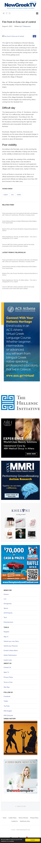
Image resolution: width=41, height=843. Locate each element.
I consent (32, 840)
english (6, 194)
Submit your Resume (11, 646)
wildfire (19, 194)
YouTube (7, 706)
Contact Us (7, 667)
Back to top (21, 806)
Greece (6, 594)
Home (4, 818)
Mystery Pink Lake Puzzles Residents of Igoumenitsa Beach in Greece (20, 229)
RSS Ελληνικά (8, 715)
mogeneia (8, 603)
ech (5, 617)
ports (6, 608)
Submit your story (25, 821)
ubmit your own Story (12, 641)
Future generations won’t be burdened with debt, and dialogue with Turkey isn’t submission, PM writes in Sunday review (20, 214)
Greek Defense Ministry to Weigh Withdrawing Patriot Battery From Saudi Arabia (19, 222)
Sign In (6, 636)
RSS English (8, 711)
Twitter (6, 701)
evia (12, 194)
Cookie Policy (12, 818)
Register (6, 632)
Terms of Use (8, 682)
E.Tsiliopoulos (26, 26)
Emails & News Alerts (11, 650)
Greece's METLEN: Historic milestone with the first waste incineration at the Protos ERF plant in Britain (18, 245)
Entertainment (8, 622)
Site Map (7, 687)
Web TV (6, 672)
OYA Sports (8, 613)
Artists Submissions (10, 655)
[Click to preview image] (20, 36)
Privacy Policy (8, 677)
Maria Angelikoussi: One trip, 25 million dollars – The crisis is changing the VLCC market (19, 237)
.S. (6, 599)
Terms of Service (23, 818)
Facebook (7, 696)
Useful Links (8, 660)
